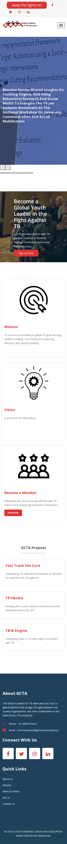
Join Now (13, 512)
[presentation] (2, 167)
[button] (1, 172)
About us (8, 779)
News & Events (11, 791)
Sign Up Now (26, 253)
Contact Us (9, 803)
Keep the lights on (27, 5)
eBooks (7, 785)
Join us (6, 797)
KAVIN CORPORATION (26, 835)
